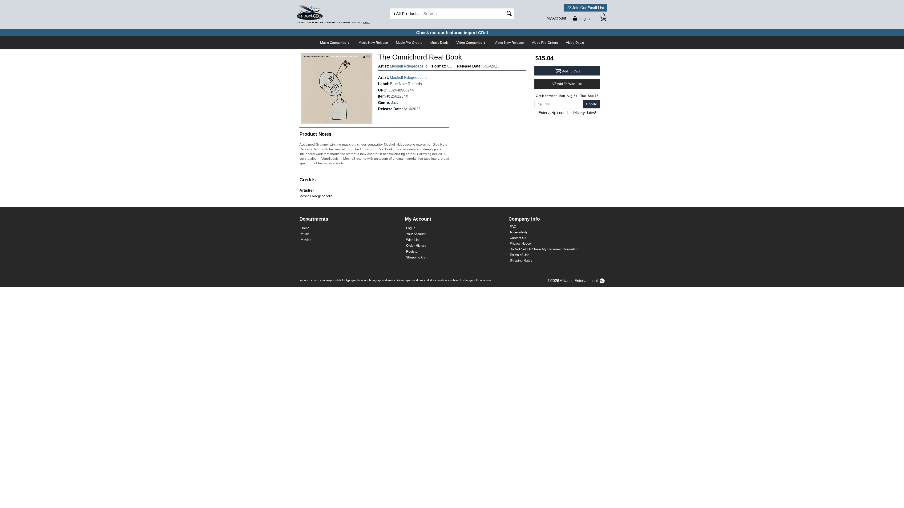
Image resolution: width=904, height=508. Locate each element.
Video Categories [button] (469, 42)
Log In (411, 228)
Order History (416, 245)
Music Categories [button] (333, 42)
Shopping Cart (417, 257)
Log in (584, 19)
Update (591, 104)
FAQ (513, 226)
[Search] (508, 13)
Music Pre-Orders (409, 42)
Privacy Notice (520, 243)
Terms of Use (519, 255)
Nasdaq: (360, 22)
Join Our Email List (588, 8)
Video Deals (575, 42)
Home (305, 228)
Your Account (416, 234)
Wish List (413, 240)
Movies (306, 240)
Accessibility (519, 232)
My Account (556, 18)
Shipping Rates (521, 260)
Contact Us (518, 238)
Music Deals (439, 42)
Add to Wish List (569, 84)
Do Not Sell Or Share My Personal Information (544, 249)
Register (412, 251)
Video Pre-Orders (545, 42)
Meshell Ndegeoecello (409, 66)
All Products (407, 13)
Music (305, 234)
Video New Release (509, 42)
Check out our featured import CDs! (452, 32)
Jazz (395, 103)
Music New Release (373, 42)
